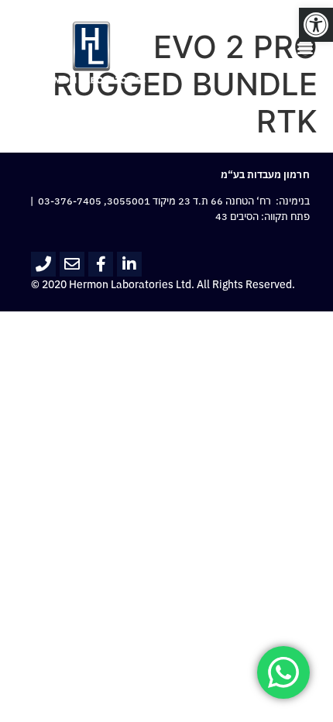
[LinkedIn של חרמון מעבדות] (129, 264)
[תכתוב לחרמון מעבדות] (72, 264)
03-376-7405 (69, 201)
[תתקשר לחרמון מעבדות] (43, 264)
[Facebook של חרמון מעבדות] (100, 264)
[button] (316, 25)
